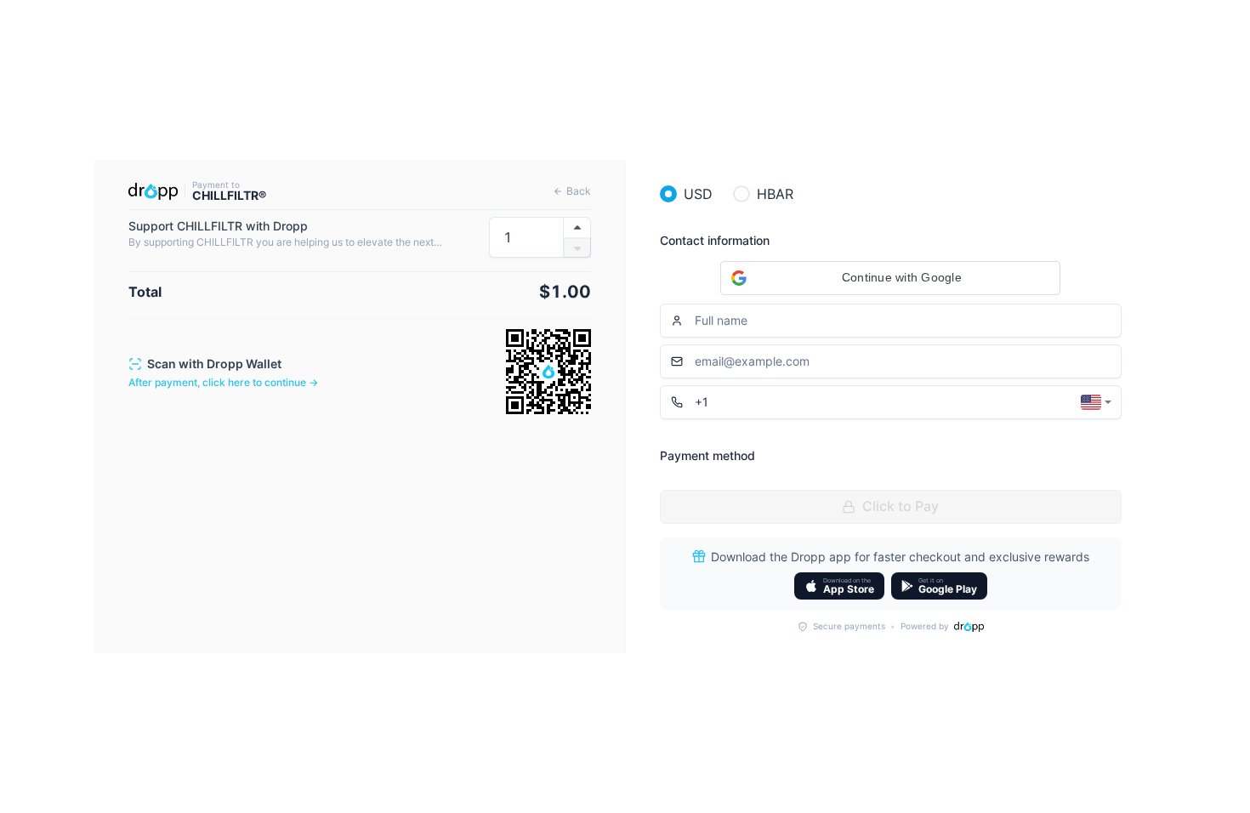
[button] (890, 278)
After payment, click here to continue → (223, 382)
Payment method (707, 455)
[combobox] (1096, 402)
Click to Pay (900, 506)
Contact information (715, 240)
